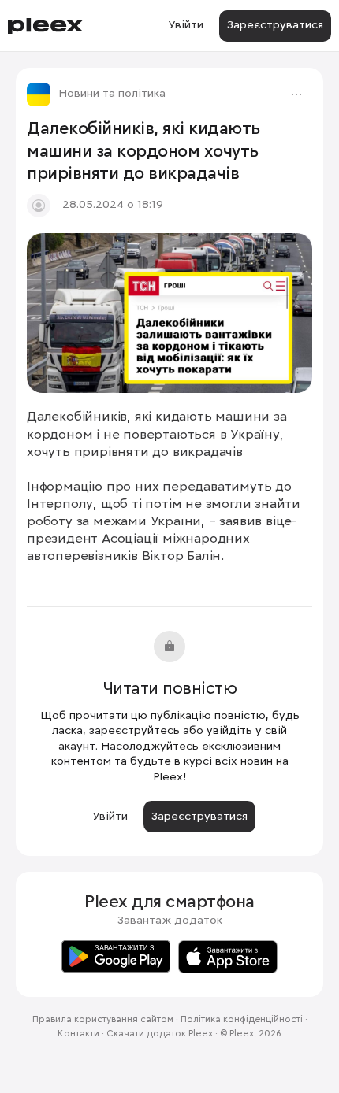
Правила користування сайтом (102, 1019)
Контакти (78, 1034)
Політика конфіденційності (242, 1019)
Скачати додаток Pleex (159, 1034)
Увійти (185, 25)
